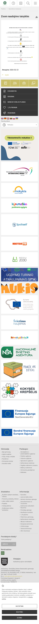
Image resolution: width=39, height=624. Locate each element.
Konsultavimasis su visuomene (26, 502)
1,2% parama (24, 514)
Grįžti (7, 75)
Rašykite (5, 544)
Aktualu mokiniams (26, 521)
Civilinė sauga (25, 526)
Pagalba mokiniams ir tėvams (29, 465)
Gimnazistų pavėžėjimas (28, 470)
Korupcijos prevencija (27, 524)
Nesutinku (19, 612)
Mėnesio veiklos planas (17, 102)
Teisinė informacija (26, 528)
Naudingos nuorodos (27, 512)
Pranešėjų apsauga (26, 510)
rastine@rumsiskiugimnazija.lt (13, 576)
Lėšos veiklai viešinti (8, 501)
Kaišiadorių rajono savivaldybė (22, 561)
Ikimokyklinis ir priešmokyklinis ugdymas (28, 453)
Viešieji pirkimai (6, 506)
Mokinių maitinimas (26, 467)
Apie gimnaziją (6, 452)
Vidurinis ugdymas (26, 458)
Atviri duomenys (25, 531)
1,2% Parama (12, 107)
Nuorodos (23, 494)
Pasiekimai (11, 113)
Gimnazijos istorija (7, 461)
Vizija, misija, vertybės (8, 456)
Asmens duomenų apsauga (29, 499)
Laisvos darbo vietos (26, 497)
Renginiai (11, 96)
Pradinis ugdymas (26, 456)
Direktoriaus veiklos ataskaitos (7, 509)
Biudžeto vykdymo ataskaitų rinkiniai (10, 495)
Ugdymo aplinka (6, 454)
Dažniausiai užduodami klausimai (27, 507)
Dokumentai (12, 91)
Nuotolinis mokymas (15, 9)
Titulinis (3, 9)
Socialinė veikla (6, 463)
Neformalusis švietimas (27, 463)
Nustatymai (19, 606)
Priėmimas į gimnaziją (27, 517)
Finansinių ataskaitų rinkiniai (10, 499)
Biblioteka (23, 472)
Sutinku (19, 618)
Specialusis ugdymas (27, 461)
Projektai (4, 503)
